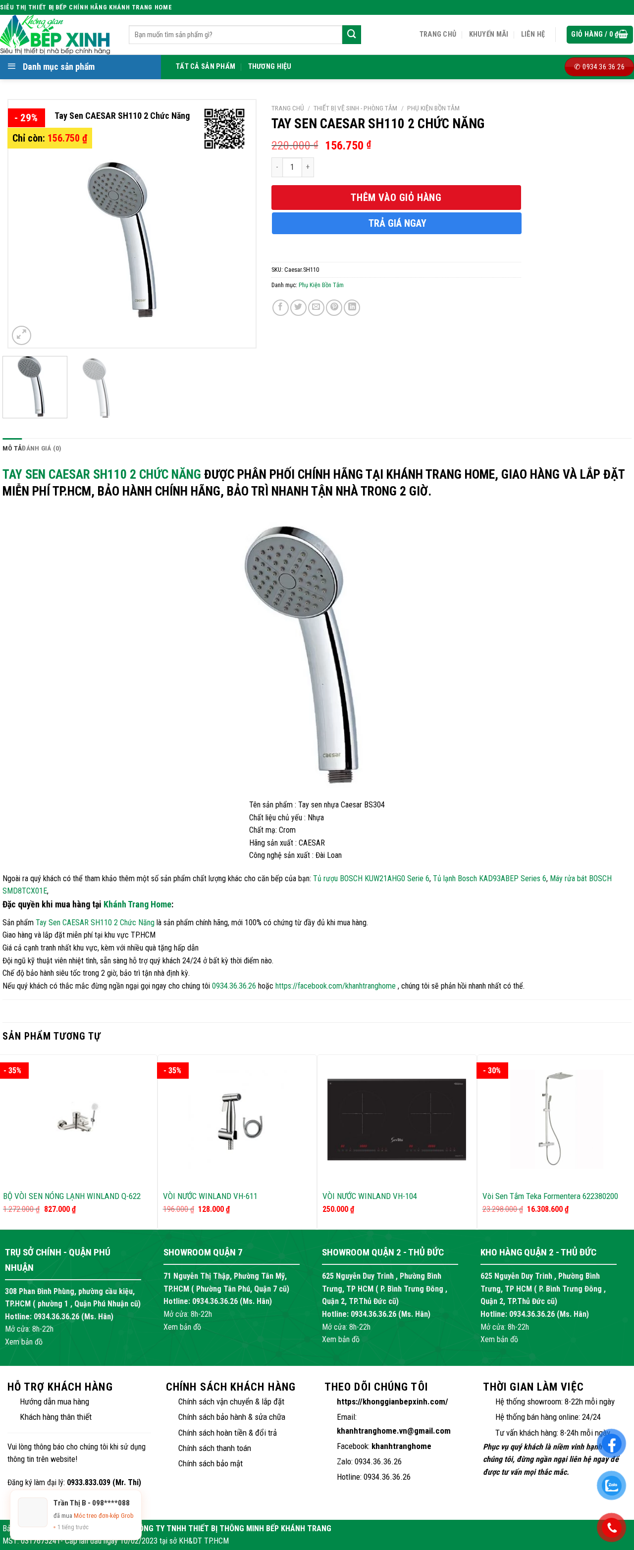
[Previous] (26, 224)
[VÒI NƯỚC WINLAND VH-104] (397, 1119)
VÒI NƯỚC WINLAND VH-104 (369, 1196)
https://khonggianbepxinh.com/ (392, 1401)
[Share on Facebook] (280, 308)
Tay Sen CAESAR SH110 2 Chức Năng (101, 474)
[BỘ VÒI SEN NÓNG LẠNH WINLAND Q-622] (77, 1119)
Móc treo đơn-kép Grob (104, 1515)
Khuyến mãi (489, 34)
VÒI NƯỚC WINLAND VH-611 (210, 1196)
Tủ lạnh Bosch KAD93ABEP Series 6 (489, 878)
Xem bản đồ (24, 1342)
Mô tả (12, 448)
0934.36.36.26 (234, 986)
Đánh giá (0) (41, 448)
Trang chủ (438, 34)
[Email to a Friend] (316, 308)
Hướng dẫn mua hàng (54, 1401)
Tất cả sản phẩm (205, 66)
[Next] (238, 224)
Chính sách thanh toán (214, 1448)
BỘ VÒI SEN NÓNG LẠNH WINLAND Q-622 (72, 1196)
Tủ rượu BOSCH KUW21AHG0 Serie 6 (371, 878)
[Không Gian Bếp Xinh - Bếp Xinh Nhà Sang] (57, 34)
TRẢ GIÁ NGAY (397, 223)
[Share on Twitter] (298, 308)
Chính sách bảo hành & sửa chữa (231, 1417)
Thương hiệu (270, 66)
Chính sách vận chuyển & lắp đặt (231, 1401)
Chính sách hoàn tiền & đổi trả (227, 1433)
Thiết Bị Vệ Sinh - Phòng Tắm (355, 108)
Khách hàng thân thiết (56, 1417)
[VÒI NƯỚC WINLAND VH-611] (237, 1119)
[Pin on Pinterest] (334, 308)
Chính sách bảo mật (210, 1463)
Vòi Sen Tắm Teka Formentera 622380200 (550, 1196)
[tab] (12, 448)
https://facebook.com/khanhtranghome (335, 986)
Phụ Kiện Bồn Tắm (433, 108)
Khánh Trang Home (137, 904)
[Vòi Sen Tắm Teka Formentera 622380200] (557, 1119)
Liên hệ (533, 34)
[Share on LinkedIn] (352, 308)
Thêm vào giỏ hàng (396, 197)
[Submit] (351, 34)
